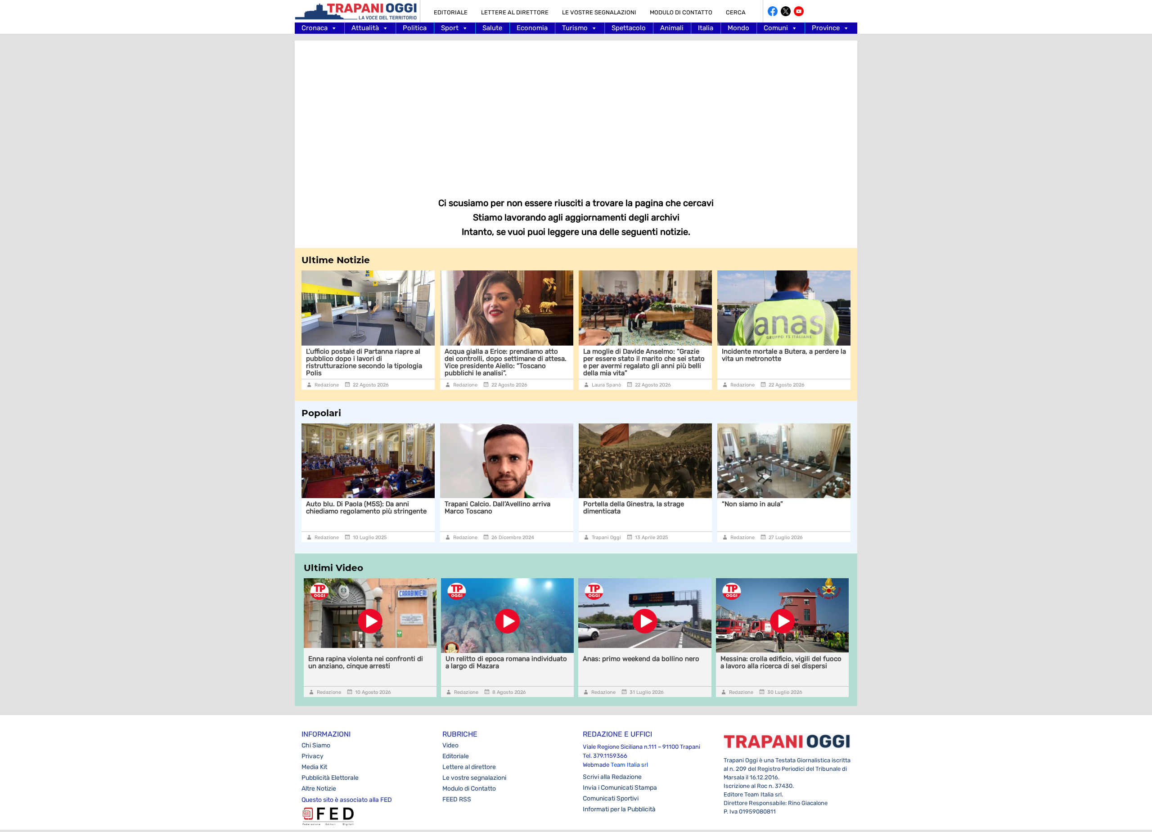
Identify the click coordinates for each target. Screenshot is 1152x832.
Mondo (738, 28)
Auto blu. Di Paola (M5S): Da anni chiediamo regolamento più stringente (367, 507)
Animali (672, 28)
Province (826, 28)
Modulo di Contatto (681, 12)
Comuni (776, 28)
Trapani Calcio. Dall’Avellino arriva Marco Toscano (497, 507)
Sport (450, 28)
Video (450, 745)
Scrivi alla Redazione (612, 777)
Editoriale (451, 12)
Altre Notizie (319, 788)
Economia (532, 28)
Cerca (736, 12)
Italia (705, 28)
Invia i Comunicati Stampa (620, 788)
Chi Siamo (316, 745)
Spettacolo (629, 28)
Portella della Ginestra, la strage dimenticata (633, 507)
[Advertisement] (576, 112)
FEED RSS (456, 799)
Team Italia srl (629, 764)
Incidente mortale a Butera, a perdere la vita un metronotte (779, 355)
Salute (492, 28)
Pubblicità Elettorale (330, 778)
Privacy (313, 756)
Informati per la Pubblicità (619, 809)
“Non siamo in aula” (752, 504)
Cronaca (315, 28)
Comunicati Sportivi (611, 798)
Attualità (365, 28)
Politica (415, 28)
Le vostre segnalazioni (599, 12)
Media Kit (314, 767)
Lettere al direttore (515, 12)
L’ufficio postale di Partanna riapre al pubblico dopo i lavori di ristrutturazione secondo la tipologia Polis (360, 362)
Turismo (575, 28)
